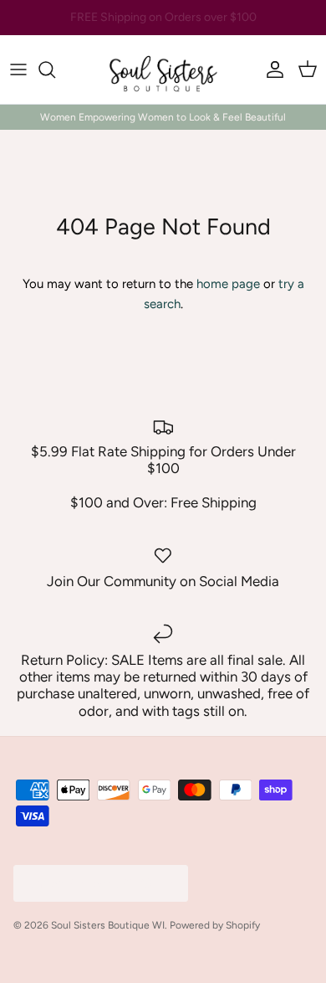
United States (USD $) (89, 883)
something (178, 24)
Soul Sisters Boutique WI (108, 925)
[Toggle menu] (18, 69)
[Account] (270, 69)
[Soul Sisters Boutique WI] (163, 69)
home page (228, 283)
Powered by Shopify (215, 925)
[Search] (55, 69)
